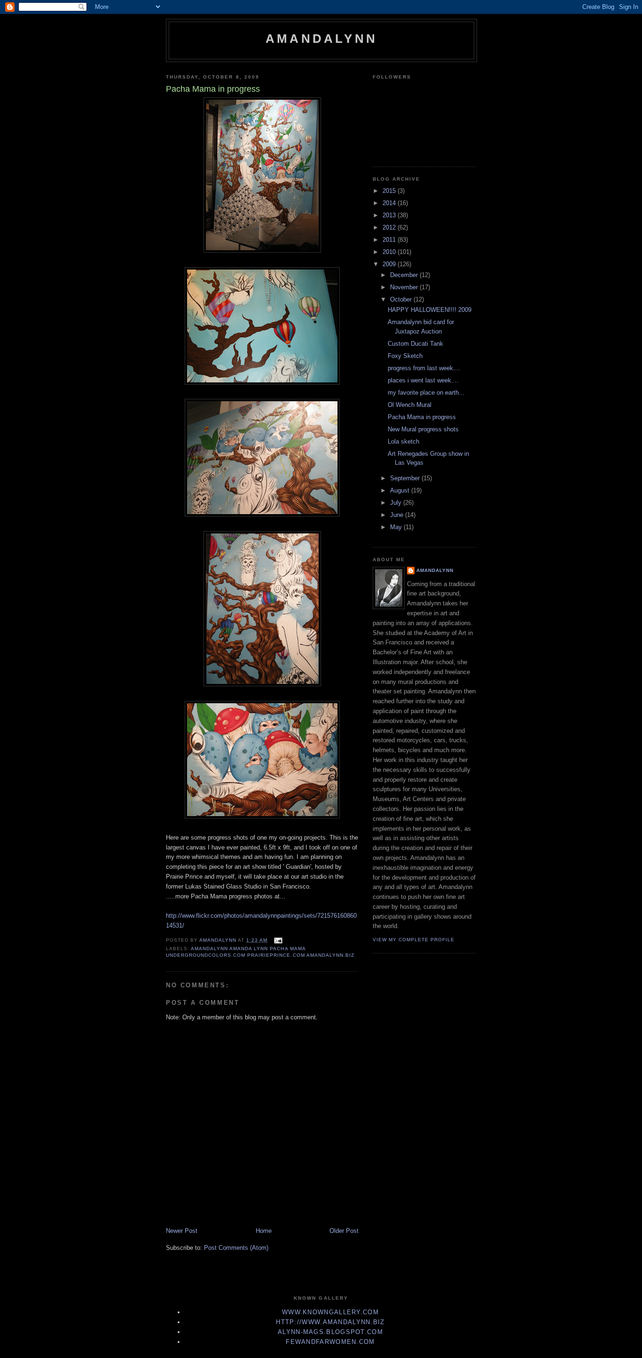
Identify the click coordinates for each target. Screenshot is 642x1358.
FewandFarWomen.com (330, 1341)
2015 (390, 190)
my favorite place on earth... (426, 392)
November (405, 287)
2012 (390, 227)
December (405, 274)
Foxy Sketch (405, 355)
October (402, 299)
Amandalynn (321, 39)
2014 (390, 202)
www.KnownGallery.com (330, 1312)
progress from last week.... (424, 368)
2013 (390, 215)
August (400, 490)
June (397, 514)
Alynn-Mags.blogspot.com (330, 1331)
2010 (390, 251)
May (397, 527)
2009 (390, 264)
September (406, 478)
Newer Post (181, 1230)
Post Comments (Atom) (236, 1247)
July (396, 502)
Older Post (344, 1230)
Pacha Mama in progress (422, 417)
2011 (390, 239)
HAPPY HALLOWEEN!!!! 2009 (429, 309)
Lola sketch (403, 441)
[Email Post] (277, 940)
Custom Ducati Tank (415, 343)
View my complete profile (413, 939)
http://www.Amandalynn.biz (330, 1322)
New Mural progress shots (423, 429)
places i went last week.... (423, 380)
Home (264, 1230)
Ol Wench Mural (409, 404)
